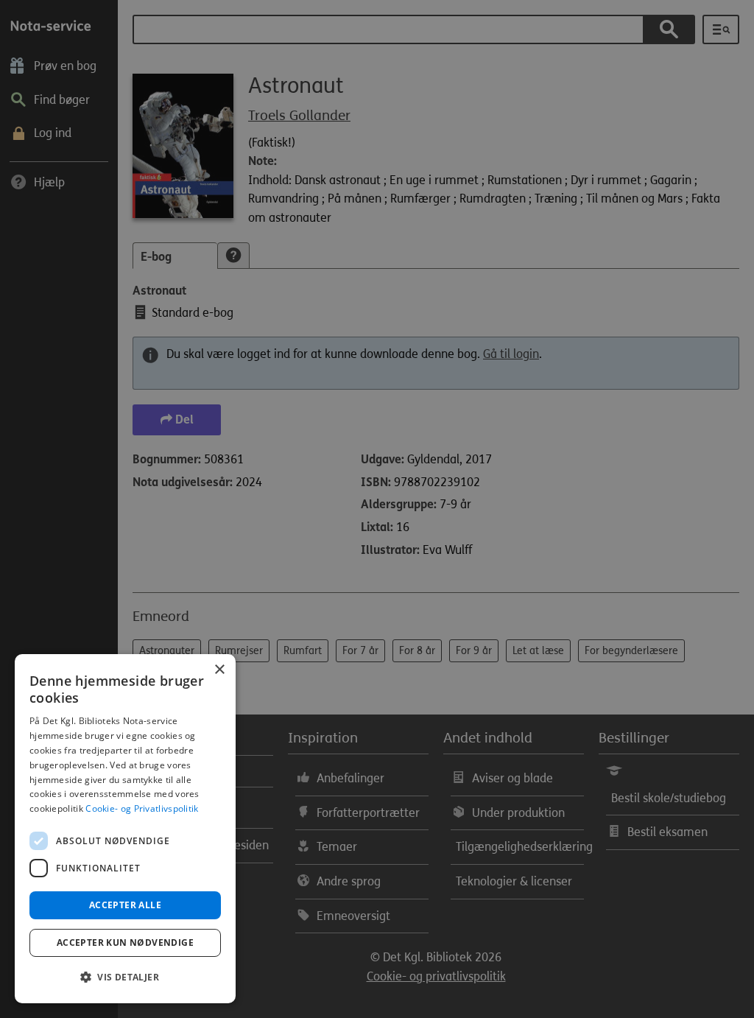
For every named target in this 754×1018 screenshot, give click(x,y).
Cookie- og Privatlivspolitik (141, 808)
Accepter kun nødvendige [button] (125, 942)
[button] (125, 977)
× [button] (219, 669)
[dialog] (125, 828)
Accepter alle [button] (125, 905)
